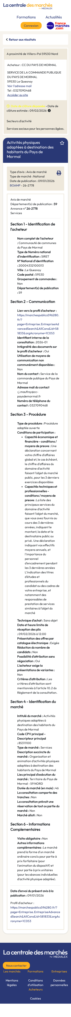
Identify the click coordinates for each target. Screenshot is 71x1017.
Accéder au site (17, 95)
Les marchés (11, 971)
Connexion (31, 25)
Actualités (53, 17)
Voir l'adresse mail (19, 86)
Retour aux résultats (22, 39)
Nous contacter (16, 965)
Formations (26, 17)
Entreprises (59, 971)
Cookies (35, 998)
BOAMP (15, 185)
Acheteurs (36, 989)
